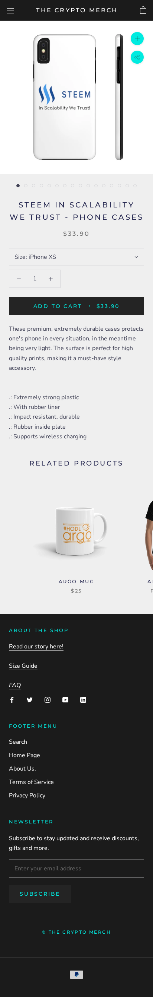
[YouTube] (65, 699)
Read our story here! (36, 646)
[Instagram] (48, 699)
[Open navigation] (10, 10)
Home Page (24, 755)
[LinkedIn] (83, 699)
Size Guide (23, 666)
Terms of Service (31, 782)
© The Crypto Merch (76, 932)
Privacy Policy (27, 795)
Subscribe (40, 893)
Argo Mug (77, 581)
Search (18, 742)
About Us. (22, 769)
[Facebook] (12, 699)
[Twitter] (30, 699)
